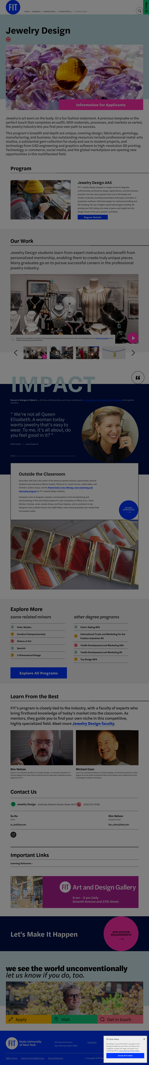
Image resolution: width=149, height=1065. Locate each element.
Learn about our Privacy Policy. (129, 1051)
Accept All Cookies (125, 1055)
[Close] (144, 1039)
